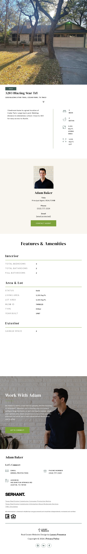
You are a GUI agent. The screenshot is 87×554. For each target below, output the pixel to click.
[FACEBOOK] (49, 545)
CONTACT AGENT (43, 223)
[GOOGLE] (38, 545)
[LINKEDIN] (43, 545)
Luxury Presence (58, 534)
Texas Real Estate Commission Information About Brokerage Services (31, 504)
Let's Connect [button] (17, 430)
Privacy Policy (52, 538)
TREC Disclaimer (11, 506)
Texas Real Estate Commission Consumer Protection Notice (28, 501)
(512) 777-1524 (43, 208)
